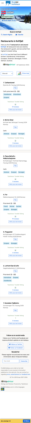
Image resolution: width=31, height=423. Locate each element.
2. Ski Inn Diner (8, 120)
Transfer (20, 34)
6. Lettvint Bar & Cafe (11, 266)
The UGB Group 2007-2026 (19, 377)
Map (15, 88)
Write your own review (15, 109)
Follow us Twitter (16, 344)
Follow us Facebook (16, 348)
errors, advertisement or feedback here (18, 374)
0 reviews (15, 321)
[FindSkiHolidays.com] (13, 3)
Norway (14, 9)
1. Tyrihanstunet (9, 83)
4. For (5, 195)
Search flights (7, 34)
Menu (27, 421)
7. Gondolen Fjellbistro (11, 303)
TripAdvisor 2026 (23, 65)
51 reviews (15, 107)
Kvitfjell (10, 12)
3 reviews (15, 143)
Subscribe (24, 361)
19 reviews (15, 219)
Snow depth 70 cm (9, 20)
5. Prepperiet (7, 232)
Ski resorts (5, 9)
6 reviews (15, 253)
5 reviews (15, 181)
